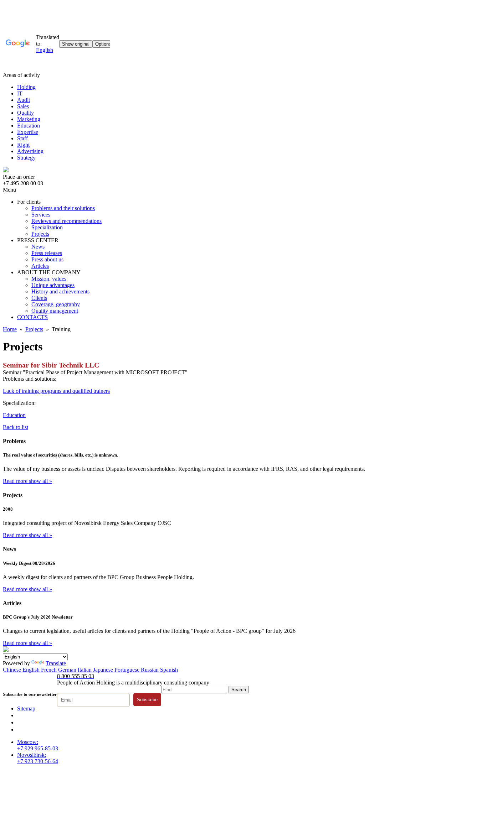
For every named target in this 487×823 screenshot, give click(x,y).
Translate (56, 663)
